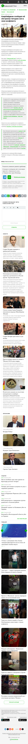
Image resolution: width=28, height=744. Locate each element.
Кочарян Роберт (7, 431)
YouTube (23, 148)
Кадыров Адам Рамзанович (11, 450)
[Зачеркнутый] (13, 207)
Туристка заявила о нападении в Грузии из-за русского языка (13, 673)
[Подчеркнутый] (10, 207)
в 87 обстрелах (22, 60)
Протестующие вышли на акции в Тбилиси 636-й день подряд (13, 360)
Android (20, 131)
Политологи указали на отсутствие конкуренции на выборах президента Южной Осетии (13, 394)
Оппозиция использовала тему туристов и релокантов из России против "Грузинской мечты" (13, 275)
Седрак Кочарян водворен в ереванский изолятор (11, 250)
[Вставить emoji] (17, 207)
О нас (2, 717)
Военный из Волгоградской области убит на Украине (13, 515)
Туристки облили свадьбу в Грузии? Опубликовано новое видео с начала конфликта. (12, 622)
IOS (24, 131)
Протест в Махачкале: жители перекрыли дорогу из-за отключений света (13, 597)
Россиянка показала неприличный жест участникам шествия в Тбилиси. (13, 697)
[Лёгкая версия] (8, 2)
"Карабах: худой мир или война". (14, 126)
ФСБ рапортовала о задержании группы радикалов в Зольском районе (13, 501)
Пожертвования (23, 717)
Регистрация (14, 223)
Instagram (22, 144)
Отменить (14, 227)
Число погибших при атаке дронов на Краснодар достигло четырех (12, 480)
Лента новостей (10, 11)
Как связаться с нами (11, 717)
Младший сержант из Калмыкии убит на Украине (13, 508)
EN (4, 1)
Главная (3, 11)
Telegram (20, 138)
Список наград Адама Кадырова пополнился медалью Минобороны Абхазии (13, 312)
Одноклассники (14, 146)
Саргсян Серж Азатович (10, 469)
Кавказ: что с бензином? (9, 9)
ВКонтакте (6, 146)
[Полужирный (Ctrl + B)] (4, 207)
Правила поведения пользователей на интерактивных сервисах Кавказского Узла (14, 734)
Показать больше (14, 702)
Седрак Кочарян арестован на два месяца (13, 337)
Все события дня (22, 518)
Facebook (16, 144)
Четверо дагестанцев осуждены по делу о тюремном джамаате (13, 487)
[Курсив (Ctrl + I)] (7, 207)
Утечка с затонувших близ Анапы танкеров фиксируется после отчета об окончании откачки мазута (13, 542)
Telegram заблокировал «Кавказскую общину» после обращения (12, 650)
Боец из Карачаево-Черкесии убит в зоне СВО (13, 494)
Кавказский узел (11, 58)
